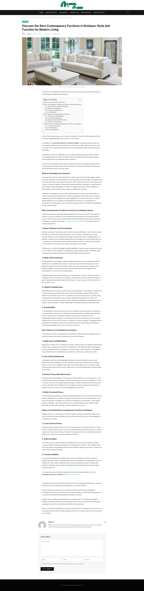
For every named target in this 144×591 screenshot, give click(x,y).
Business (25, 21)
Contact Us (74, 12)
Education (63, 12)
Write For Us (86, 12)
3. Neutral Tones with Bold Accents (57, 120)
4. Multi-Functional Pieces (54, 121)
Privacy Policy (99, 12)
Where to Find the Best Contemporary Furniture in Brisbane (62, 124)
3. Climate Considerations (54, 110)
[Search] (128, 12)
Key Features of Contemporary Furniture (56, 114)
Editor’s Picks (51, 12)
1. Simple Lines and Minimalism (55, 116)
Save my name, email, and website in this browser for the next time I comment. (63, 563)
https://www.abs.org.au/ (72, 474)
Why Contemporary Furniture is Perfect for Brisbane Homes (62, 104)
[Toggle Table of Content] (79, 99)
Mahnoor (29, 33)
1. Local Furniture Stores (54, 125)
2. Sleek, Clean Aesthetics (54, 108)
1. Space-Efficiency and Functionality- (57, 106)
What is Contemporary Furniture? (54, 102)
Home (41, 12)
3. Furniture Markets (53, 129)
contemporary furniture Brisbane (75, 221)
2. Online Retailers (52, 127)
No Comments (48, 33)
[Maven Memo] (72, 5)
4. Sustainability (51, 112)
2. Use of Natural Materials (54, 118)
